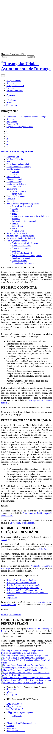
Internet (15, 223)
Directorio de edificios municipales (21, 723)
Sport (14, 213)
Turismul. (16, 228)
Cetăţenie (16, 250)
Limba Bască (17, 226)
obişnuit (15, 171)
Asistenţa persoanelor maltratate (20, 236)
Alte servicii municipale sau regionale (23, 204)
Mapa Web (11, 728)
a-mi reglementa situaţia (17, 241)
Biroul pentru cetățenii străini (22, 523)
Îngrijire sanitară (13, 169)
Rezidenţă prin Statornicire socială (21, 582)
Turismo (10, 88)
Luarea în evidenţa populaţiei (19, 166)
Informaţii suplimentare (11, 614)
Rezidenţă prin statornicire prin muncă (23, 587)
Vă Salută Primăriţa (15, 159)
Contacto (10, 725)
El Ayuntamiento (14, 80)
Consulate (11, 199)
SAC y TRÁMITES (15, 85)
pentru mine (17, 194)
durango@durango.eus (22, 712)
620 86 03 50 (15, 709)
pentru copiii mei (19, 191)
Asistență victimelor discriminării (21, 238)
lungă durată (12, 597)
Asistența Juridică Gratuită (23, 263)
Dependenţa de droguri (22, 206)
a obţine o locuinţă (14, 181)
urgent (14, 174)
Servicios (10, 83)
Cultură (15, 208)
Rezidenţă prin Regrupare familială (21, 580)
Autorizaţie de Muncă (21, 245)
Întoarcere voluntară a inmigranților (27, 255)
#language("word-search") (12, 54)
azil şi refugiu (43, 549)
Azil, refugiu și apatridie (22, 253)
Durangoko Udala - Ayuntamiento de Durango (26, 117)
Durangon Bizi (13, 124)
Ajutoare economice (15, 179)
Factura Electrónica (15, 90)
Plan (8, 162)
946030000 (15, 704)
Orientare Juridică (19, 260)
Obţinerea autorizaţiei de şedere (20, 126)
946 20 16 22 (16, 706)
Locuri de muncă (14, 186)
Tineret (15, 211)
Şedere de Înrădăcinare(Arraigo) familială (25, 590)
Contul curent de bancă (16, 184)
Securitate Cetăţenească (17, 233)
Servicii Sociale (13, 176)
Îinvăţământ (12, 189)
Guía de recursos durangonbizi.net (17, 151)
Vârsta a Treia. (18, 231)
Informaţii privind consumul (24, 221)
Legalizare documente (21, 258)
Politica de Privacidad (16, 730)
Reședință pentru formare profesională (23, 585)
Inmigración (12, 121)
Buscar (30, 57)
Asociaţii (10, 201)
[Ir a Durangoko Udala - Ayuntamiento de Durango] (26, 68)
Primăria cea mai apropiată (18, 164)
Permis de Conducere (16, 196)
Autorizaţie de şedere (21, 248)
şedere (4, 539)
